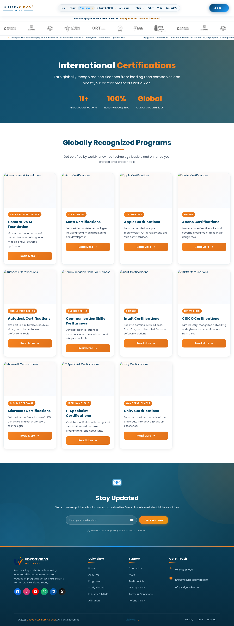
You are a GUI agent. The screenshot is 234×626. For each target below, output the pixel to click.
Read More (27, 256)
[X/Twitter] (62, 591)
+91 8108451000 (184, 569)
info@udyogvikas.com (188, 587)
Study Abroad (96, 587)
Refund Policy (137, 600)
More (140, 8)
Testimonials (136, 581)
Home (64, 8)
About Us (93, 574)
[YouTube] (35, 591)
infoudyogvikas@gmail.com (191, 580)
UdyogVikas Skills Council (41, 619)
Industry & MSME (106, 8)
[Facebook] (17, 591)
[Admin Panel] (217, 623)
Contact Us (171, 8)
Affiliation (125, 8)
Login (219, 8)
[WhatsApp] (44, 591)
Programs (86, 8)
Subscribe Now (154, 520)
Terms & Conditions (141, 594)
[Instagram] (26, 591)
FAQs (159, 8)
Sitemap (211, 619)
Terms (200, 619)
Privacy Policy (137, 587)
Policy (150, 8)
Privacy (189, 619)
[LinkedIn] (53, 591)
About (73, 8)
